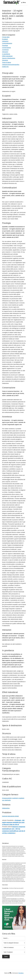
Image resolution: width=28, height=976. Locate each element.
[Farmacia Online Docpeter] (14, 906)
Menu (24, 2)
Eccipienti (5, 39)
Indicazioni (5, 41)
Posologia (5, 45)
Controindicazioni (7, 43)
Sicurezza (5, 60)
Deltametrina (5, 808)
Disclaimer (20, 973)
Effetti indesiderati (7, 56)
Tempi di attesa (6, 62)
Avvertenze (5, 49)
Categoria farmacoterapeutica (10, 64)
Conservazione (6, 47)
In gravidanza (6, 54)
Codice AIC (5, 66)
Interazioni (5, 52)
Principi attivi (5, 37)
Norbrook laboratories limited (10, 816)
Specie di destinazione (8, 58)
